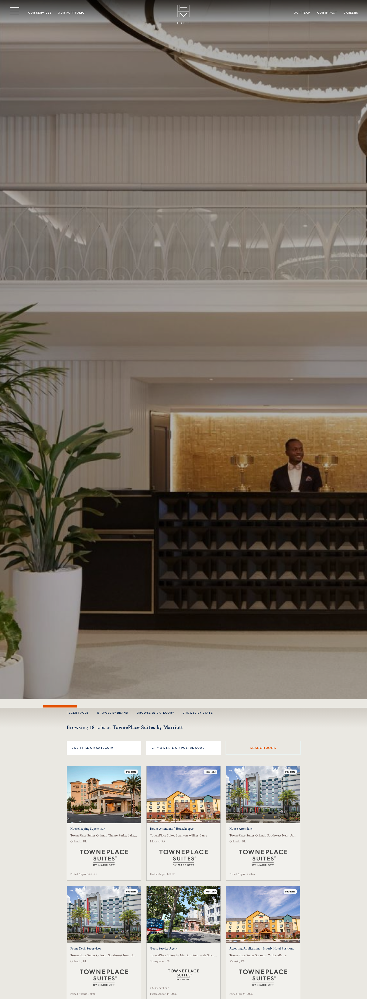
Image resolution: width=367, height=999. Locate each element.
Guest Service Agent (163, 948)
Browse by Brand (112, 712)
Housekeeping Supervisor (87, 828)
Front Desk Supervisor (85, 948)
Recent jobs (78, 712)
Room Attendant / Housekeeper (171, 828)
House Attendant (240, 828)
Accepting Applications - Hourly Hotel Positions (261, 948)
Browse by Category (155, 712)
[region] (14, 11)
